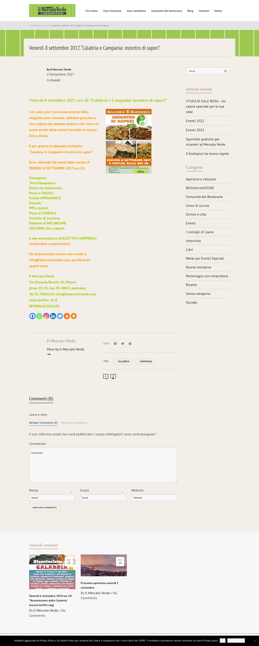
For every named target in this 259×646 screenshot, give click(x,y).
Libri (189, 249)
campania (146, 361)
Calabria (124, 361)
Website (137, 490)
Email (84, 490)
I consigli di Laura (199, 232)
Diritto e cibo (196, 214)
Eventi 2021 (195, 130)
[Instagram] (46, 316)
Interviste (193, 240)
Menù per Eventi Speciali (205, 258)
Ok (222, 640)
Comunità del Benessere (204, 196)
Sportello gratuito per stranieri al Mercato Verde (205, 142)
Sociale (191, 302)
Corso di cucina (197, 205)
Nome (33, 490)
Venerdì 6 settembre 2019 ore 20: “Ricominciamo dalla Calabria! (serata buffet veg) (50, 600)
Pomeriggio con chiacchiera (207, 276)
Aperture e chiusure (201, 179)
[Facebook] (32, 316)
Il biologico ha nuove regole (207, 153)
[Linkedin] (53, 316)
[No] (254, 641)
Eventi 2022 (195, 121)
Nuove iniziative (198, 267)
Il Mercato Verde (45, 610)
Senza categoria (198, 293)
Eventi (55, 80)
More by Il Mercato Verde (65, 349)
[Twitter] (60, 316)
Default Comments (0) (43, 423)
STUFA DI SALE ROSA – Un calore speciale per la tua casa (206, 106)
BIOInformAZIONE (200, 188)
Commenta (37, 443)
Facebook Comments (73, 423)
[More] (74, 316)
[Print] (67, 316)
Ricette (191, 284)
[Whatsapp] (39, 316)
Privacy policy (236, 640)
